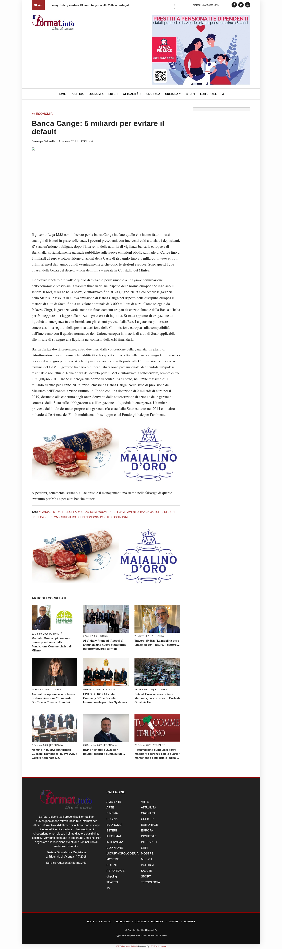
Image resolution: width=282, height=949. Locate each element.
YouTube (189, 921)
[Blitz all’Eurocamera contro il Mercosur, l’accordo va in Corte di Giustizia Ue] (157, 672)
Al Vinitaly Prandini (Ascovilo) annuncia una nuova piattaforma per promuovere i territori (104, 644)
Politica (77, 93)
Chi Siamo (105, 921)
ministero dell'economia (80, 517)
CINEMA (112, 813)
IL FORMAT (113, 836)
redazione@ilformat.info (71, 862)
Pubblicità (123, 921)
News (38, 5)
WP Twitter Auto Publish (127, 946)
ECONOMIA (86, 141)
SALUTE (146, 870)
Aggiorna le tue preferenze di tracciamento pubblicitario (141, 935)
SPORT (146, 876)
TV (108, 888)
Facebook (157, 921)
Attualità (131, 93)
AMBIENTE (113, 801)
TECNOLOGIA (150, 882)
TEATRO (112, 882)
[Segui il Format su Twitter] (241, 5)
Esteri (113, 93)
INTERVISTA (114, 842)
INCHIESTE (148, 836)
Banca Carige (150, 511)
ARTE (145, 801)
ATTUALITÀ (56, 633)
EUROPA (147, 830)
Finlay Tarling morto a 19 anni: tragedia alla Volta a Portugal (89, 5)
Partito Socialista (114, 517)
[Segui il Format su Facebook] (234, 5)
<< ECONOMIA (42, 113)
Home (62, 93)
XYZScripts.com (158, 946)
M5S (56, 517)
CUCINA (103, 636)
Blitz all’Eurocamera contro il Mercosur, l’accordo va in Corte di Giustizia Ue (157, 698)
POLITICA (147, 865)
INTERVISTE (149, 842)
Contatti (140, 921)
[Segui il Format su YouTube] (247, 5)
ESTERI (111, 830)
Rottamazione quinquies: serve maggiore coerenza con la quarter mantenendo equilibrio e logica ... (157, 753)
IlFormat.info (151, 930)
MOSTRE (147, 853)
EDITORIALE (149, 824)
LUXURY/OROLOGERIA (122, 853)
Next (175, 5)
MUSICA (146, 859)
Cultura (172, 93)
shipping (111, 876)
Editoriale (208, 93)
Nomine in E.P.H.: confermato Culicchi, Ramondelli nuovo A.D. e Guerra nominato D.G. (54, 753)
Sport (190, 93)
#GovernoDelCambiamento (118, 511)
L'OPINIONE (114, 847)
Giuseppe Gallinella (43, 141)
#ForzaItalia (87, 511)
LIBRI (144, 847)
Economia (96, 93)
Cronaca (153, 93)
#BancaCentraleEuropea (58, 511)
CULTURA (147, 819)
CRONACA (148, 813)
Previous (175, 9)
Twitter (174, 921)
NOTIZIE (112, 865)
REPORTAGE (115, 870)
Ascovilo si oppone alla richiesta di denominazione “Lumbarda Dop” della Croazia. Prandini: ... (53, 698)
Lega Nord (44, 517)
